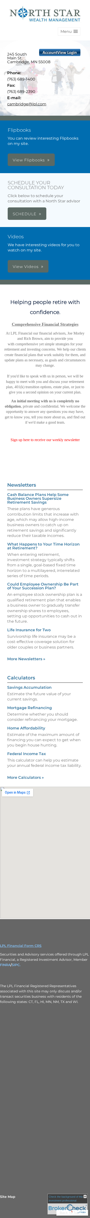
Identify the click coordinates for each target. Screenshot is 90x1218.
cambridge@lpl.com (26, 104)
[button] (69, 31)
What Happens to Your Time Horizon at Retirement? (43, 546)
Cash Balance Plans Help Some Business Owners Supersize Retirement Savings (38, 498)
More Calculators (25, 777)
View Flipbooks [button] (29, 160)
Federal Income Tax (26, 753)
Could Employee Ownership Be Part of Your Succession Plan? (42, 586)
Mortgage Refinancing (29, 708)
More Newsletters (26, 659)
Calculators (21, 678)
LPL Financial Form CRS (21, 946)
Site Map (7, 1197)
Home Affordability (26, 728)
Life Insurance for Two (29, 630)
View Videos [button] (26, 266)
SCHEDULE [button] (24, 214)
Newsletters (21, 485)
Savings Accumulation (29, 687)
